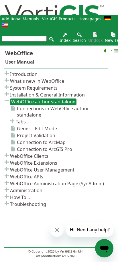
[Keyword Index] (65, 36)
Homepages (89, 18)
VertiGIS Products (59, 18)
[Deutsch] (107, 18)
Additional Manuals (20, 18)
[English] (5, 25)
